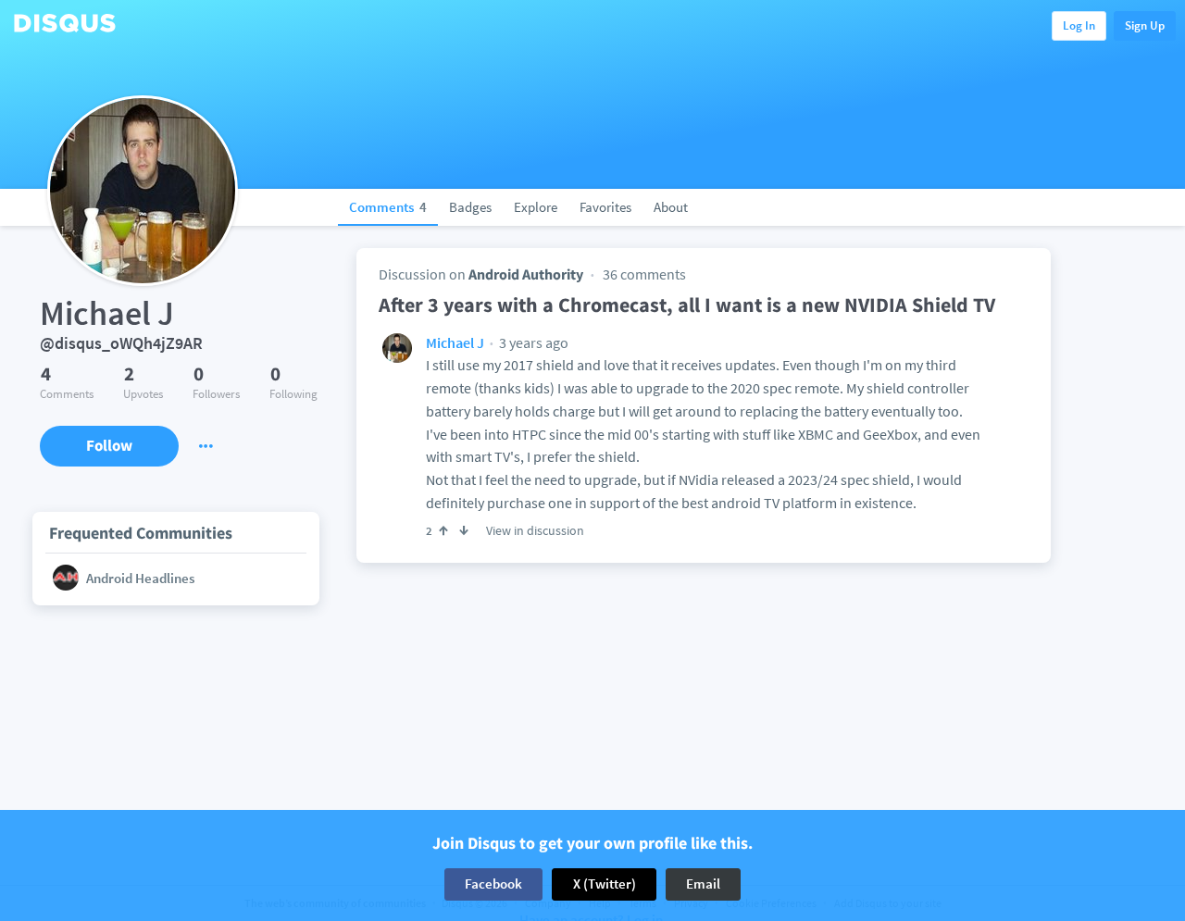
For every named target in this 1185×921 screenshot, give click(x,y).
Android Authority (525, 274)
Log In (1079, 25)
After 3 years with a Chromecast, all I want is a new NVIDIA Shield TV (687, 304)
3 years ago (532, 342)
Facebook (493, 883)
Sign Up (1145, 25)
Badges (470, 207)
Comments (388, 207)
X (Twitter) (604, 883)
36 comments (644, 274)
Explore (535, 207)
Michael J (455, 342)
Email (703, 883)
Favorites (605, 207)
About (671, 207)
